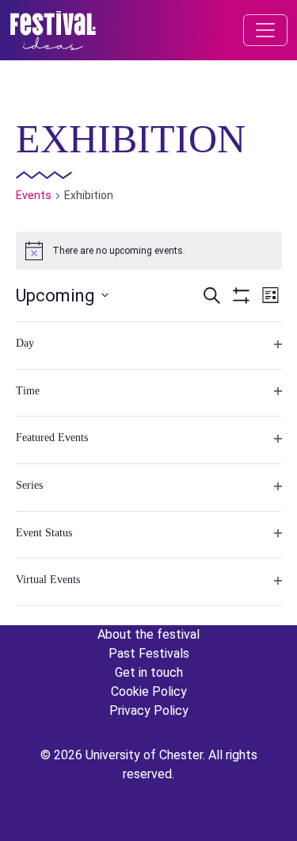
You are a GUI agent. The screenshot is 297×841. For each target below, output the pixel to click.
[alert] (149, 251)
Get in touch (149, 672)
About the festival (148, 634)
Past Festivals (149, 653)
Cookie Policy (149, 691)
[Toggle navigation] (265, 30)
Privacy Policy (148, 710)
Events (33, 195)
